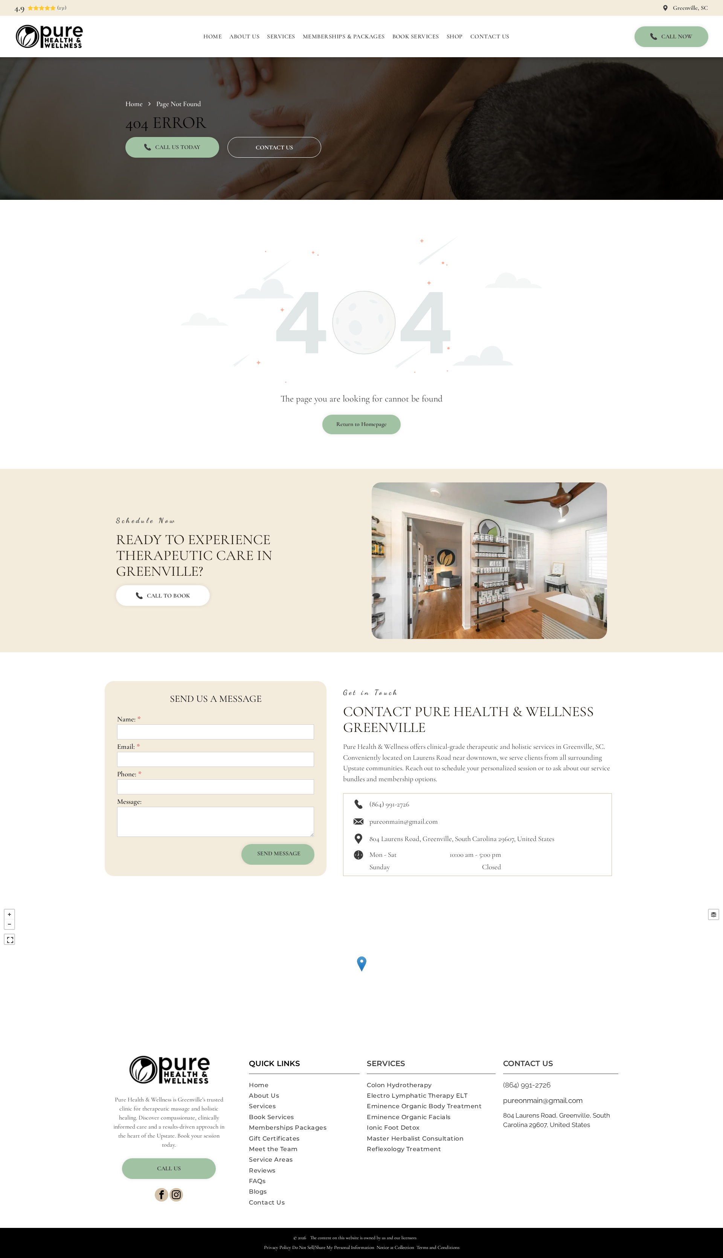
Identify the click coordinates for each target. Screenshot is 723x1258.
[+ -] (361, 971)
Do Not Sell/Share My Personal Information (333, 1247)
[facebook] (161, 1195)
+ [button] (9, 914)
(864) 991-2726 (389, 804)
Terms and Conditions (437, 1247)
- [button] (9, 924)
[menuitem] (213, 36)
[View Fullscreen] (9, 939)
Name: (126, 719)
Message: (129, 801)
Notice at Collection (395, 1247)
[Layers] (713, 914)
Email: (126, 746)
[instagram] (176, 1195)
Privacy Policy (277, 1247)
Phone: (126, 774)
